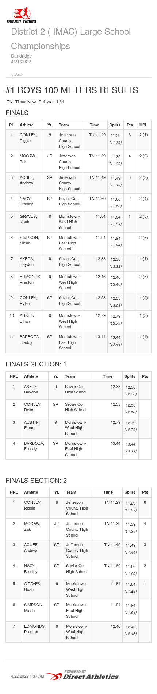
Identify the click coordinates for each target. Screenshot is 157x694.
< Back (17, 74)
